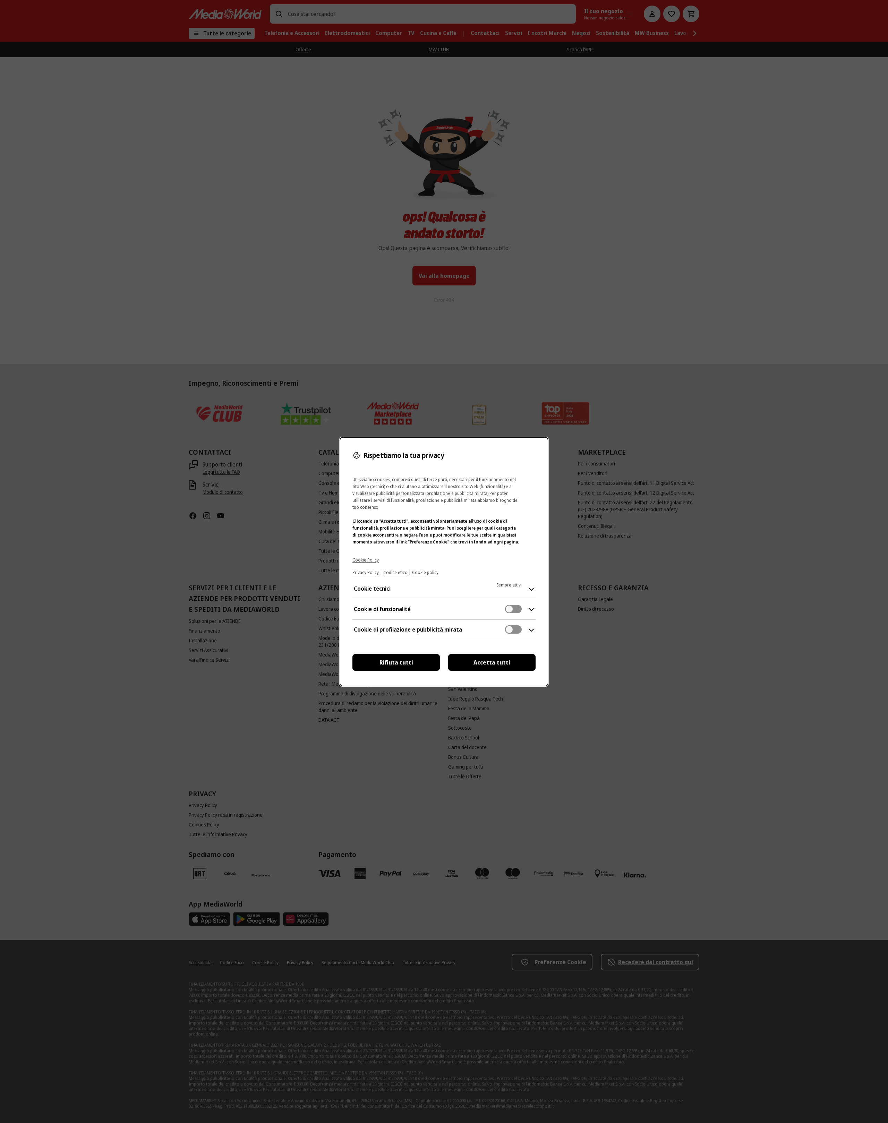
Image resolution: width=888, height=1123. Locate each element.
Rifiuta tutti (396, 662)
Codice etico (395, 572)
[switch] (513, 609)
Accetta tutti (491, 662)
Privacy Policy (365, 572)
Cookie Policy (365, 560)
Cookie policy (425, 572)
